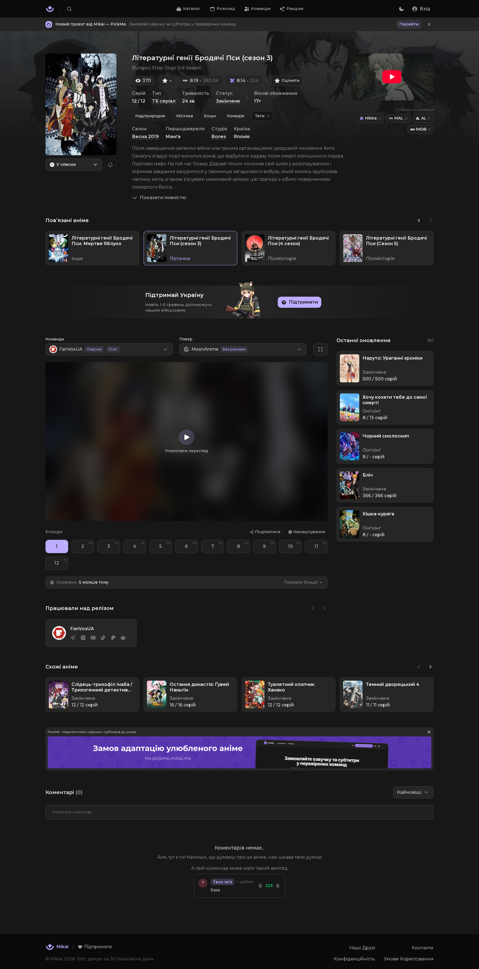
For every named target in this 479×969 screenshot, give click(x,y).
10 (290, 546)
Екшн (210, 115)
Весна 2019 (145, 136)
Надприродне (150, 115)
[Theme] (401, 9)
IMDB (421, 129)
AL (423, 118)
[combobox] (73, 165)
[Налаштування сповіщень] (110, 165)
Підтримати (303, 302)
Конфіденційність (354, 959)
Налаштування (309, 531)
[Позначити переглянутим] (65, 543)
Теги (259, 115)
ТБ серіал (163, 101)
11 (316, 546)
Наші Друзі (362, 947)
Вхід (425, 8)
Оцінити (290, 80)
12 (56, 563)
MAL (398, 118)
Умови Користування (409, 959)
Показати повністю (163, 197)
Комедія (235, 115)
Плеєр (185, 339)
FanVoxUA (82, 628)
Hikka (371, 118)
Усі (430, 340)
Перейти (409, 24)
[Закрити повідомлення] (429, 24)
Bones (219, 136)
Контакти (423, 947)
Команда (54, 339)
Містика (184, 115)
